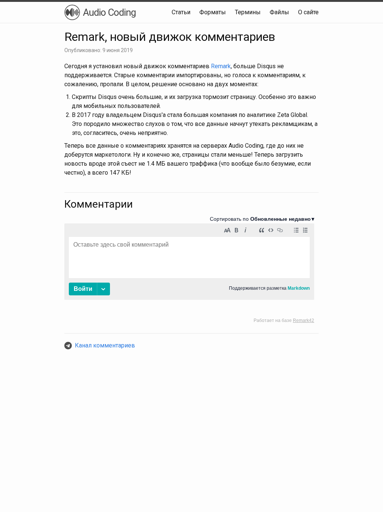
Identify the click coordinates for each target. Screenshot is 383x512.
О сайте (308, 12)
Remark (221, 66)
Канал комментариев (105, 345)
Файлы (279, 12)
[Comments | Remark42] (189, 269)
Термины (248, 12)
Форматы (212, 12)
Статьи (181, 12)
